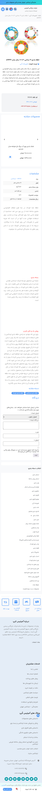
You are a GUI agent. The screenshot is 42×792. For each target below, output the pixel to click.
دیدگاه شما (34, 420)
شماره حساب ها (32, 674)
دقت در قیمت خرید (31, 688)
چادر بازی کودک (34, 544)
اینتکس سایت (33, 753)
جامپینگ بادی (35, 552)
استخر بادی (36, 475)
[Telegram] (10, 779)
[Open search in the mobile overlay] (15, 9)
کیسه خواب (36, 532)
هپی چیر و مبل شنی (33, 569)
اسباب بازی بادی (34, 556)
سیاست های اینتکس (30, 693)
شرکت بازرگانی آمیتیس (30, 8)
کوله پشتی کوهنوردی (33, 536)
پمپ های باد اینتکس (33, 565)
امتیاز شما (35, 413)
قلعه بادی (36, 548)
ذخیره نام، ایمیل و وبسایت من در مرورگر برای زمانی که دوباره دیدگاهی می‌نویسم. (21, 451)
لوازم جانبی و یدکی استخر (32, 487)
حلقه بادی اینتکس (32, 393)
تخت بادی (36, 507)
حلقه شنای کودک (18, 393)
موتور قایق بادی (34, 499)
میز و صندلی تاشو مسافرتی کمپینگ (29, 540)
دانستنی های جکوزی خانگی (28, 732)
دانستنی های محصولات (30, 718)
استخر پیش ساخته (34, 479)
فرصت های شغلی (32, 697)
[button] (3, 9)
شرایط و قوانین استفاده (29, 702)
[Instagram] (19, 779)
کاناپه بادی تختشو (34, 512)
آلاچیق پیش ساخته (33, 577)
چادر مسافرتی (35, 528)
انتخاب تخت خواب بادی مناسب (27, 749)
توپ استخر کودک (34, 560)
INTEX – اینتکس (16, 179)
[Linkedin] (23, 779)
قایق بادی (36, 495)
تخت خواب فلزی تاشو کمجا (31, 573)
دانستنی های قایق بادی (29, 728)
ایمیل (36, 440)
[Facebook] (36, 779)
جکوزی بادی (35, 491)
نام (37, 432)
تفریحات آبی (33, 15)
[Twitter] (31, 779)
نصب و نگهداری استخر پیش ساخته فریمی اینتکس (23, 743)
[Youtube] (27, 779)
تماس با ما (34, 669)
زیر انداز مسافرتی (34, 581)
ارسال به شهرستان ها (30, 683)
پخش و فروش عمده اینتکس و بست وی (24, 723)
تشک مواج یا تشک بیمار (32, 524)
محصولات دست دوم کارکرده (31, 589)
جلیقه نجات (36, 585)
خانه (39, 15)
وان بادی (36, 483)
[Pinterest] (15, 779)
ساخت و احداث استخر (30, 737)
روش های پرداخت (32, 678)
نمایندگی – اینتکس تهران (29, 707)
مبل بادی (36, 520)
